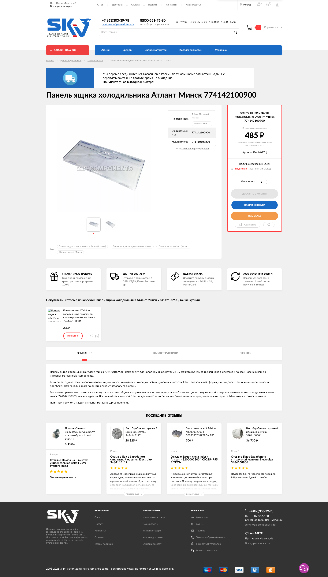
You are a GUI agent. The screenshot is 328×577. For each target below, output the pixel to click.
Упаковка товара (152, 531)
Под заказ (254, 215)
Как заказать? (193, 5)
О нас (100, 5)
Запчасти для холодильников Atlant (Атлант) (82, 246)
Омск (267, 164)
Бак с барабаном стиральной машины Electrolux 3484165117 (141, 432)
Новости (99, 524)
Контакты (171, 5)
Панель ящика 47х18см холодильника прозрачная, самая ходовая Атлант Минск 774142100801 (79, 315)
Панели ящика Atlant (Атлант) (173, 246)
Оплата (135, 5)
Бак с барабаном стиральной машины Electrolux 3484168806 (262, 432)
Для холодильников (70, 60)
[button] (304, 568)
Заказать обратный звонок (118, 24)
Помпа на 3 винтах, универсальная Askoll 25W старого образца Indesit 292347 (80, 433)
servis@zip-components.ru (154, 24)
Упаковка (221, 50)
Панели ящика (95, 60)
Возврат (152, 5)
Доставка (117, 5)
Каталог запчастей (190, 50)
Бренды (127, 50)
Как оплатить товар (154, 517)
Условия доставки (152, 537)
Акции (105, 50)
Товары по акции (104, 544)
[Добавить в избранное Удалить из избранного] (268, 224)
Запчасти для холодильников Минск (132, 246)
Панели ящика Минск (70, 252)
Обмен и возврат (152, 544)
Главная (50, 60)
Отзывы (99, 537)
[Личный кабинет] (277, 4)
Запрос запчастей (155, 50)
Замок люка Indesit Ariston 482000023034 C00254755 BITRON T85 (201, 432)
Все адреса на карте (61, 6)
